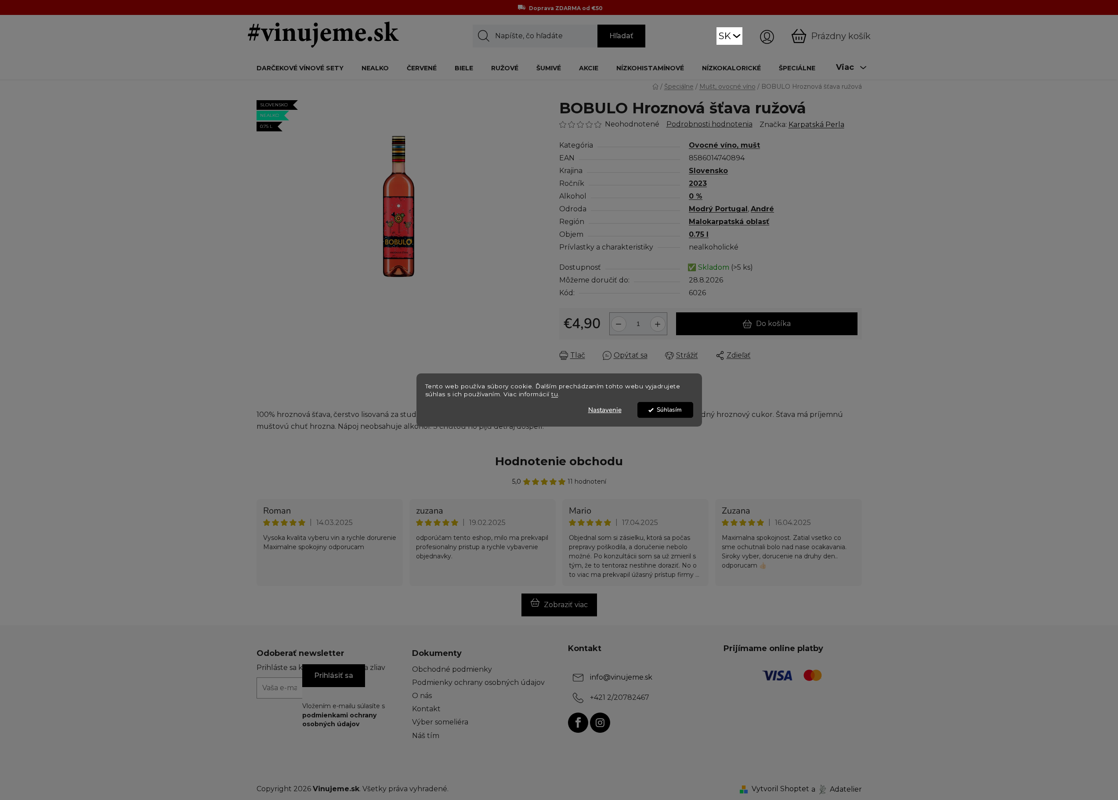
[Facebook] (578, 723)
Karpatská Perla (816, 124)
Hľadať (621, 36)
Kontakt (426, 709)
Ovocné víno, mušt (724, 145)
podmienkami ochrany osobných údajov (339, 719)
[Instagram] (600, 723)
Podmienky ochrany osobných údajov (478, 682)
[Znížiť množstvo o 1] (617, 320)
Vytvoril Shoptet (780, 789)
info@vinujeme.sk (621, 677)
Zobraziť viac (566, 605)
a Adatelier (836, 789)
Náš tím (425, 735)
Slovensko (708, 171)
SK (725, 35)
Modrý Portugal (718, 209)
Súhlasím (669, 409)
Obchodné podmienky (452, 669)
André (762, 209)
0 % (695, 196)
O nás (422, 695)
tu (554, 394)
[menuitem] (300, 68)
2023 (698, 183)
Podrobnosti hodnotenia (709, 124)
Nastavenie (605, 409)
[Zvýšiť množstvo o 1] (659, 320)
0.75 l (699, 234)
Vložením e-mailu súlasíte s (343, 715)
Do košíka (773, 323)
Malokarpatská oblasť (729, 221)
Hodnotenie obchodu (559, 461)
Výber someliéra (440, 722)
